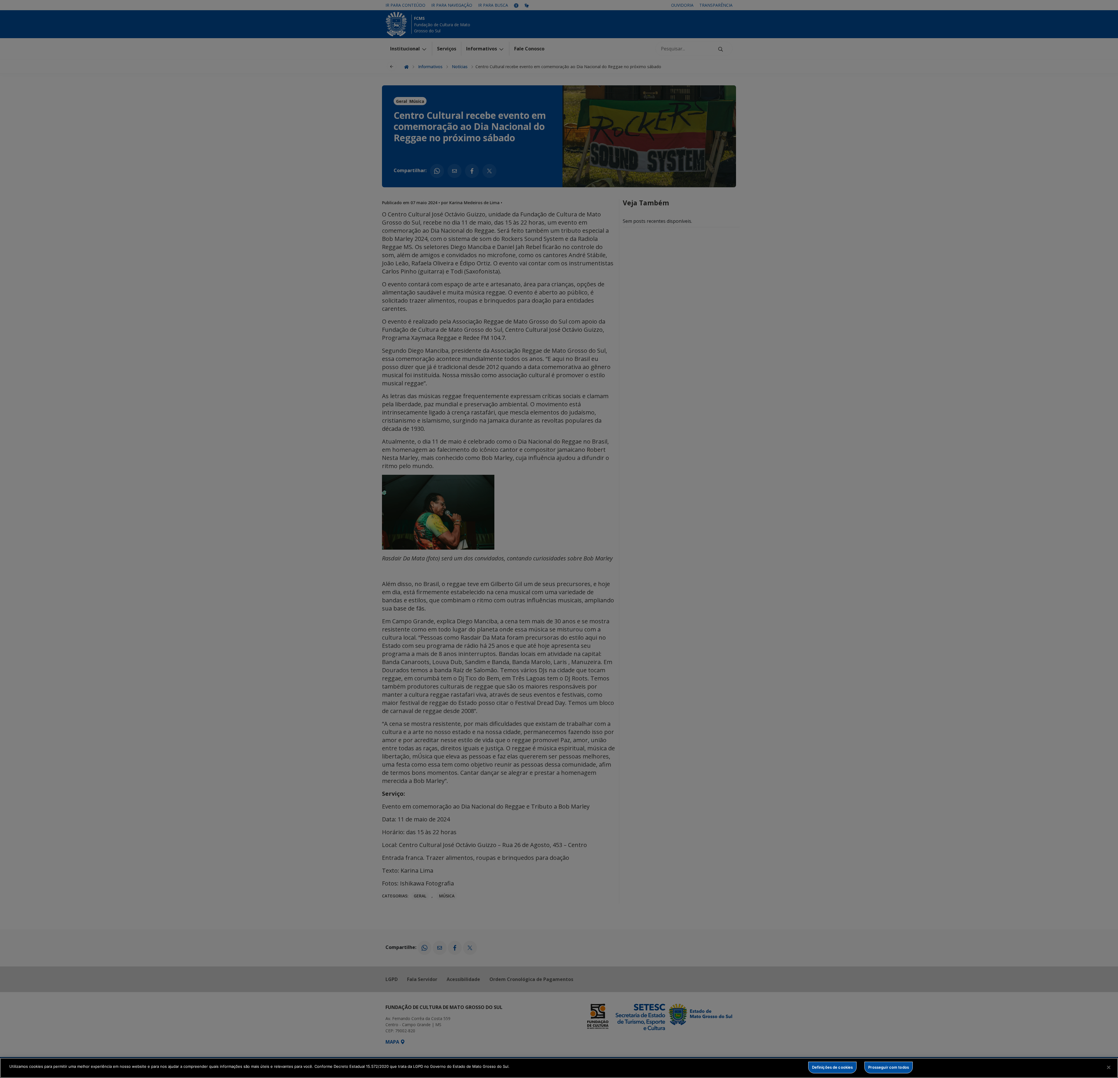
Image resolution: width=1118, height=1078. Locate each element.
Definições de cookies (832, 1067)
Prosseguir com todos (888, 1067)
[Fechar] (1108, 1067)
